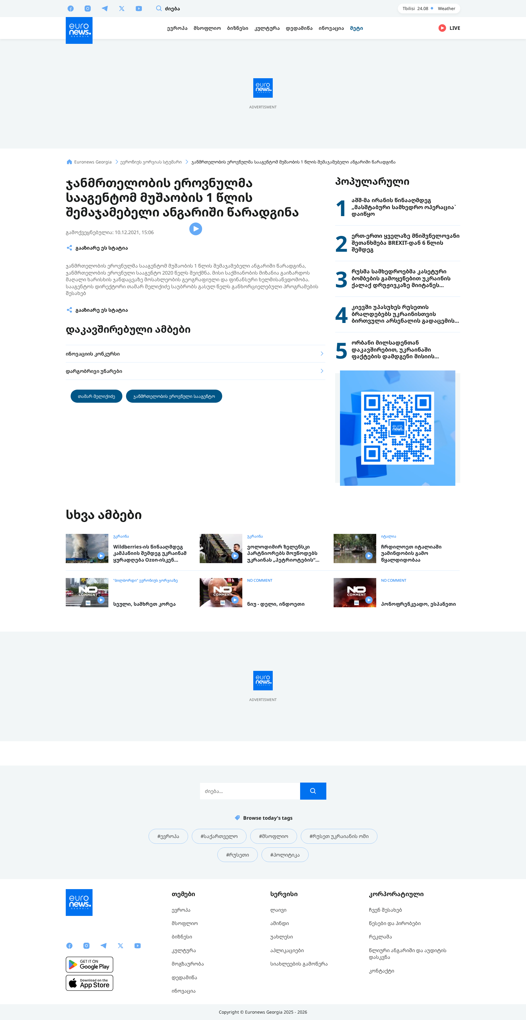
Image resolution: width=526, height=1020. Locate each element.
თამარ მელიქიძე (96, 396)
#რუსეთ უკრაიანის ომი (339, 836)
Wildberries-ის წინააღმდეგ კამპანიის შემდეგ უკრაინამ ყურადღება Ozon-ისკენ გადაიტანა (150, 553)
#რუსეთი (237, 854)
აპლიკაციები (287, 950)
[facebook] (70, 8)
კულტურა (184, 950)
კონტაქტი (381, 970)
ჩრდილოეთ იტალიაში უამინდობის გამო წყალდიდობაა (411, 553)
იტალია (388, 536)
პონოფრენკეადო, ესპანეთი (418, 604)
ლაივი (278, 909)
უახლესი (281, 936)
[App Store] (89, 983)
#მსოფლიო (273, 836)
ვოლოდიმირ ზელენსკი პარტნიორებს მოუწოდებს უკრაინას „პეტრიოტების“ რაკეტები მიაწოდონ (282, 553)
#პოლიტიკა (285, 854)
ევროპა (181, 909)
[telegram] (105, 8)
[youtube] (139, 8)
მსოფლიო (185, 923)
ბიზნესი (182, 936)
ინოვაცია (184, 990)
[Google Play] (89, 965)
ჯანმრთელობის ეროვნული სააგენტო (174, 396)
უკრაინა (121, 536)
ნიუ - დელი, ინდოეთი (276, 604)
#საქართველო (219, 836)
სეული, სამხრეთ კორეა (144, 604)
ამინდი (279, 923)
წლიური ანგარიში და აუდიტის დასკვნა (408, 953)
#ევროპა (168, 836)
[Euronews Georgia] (79, 30)
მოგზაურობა (188, 963)
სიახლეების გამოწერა (299, 963)
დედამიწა (184, 977)
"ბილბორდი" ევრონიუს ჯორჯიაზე (145, 580)
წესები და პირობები (395, 923)
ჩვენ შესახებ (385, 909)
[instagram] (88, 8)
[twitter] (122, 8)
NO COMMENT (259, 580)
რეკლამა (380, 936)
